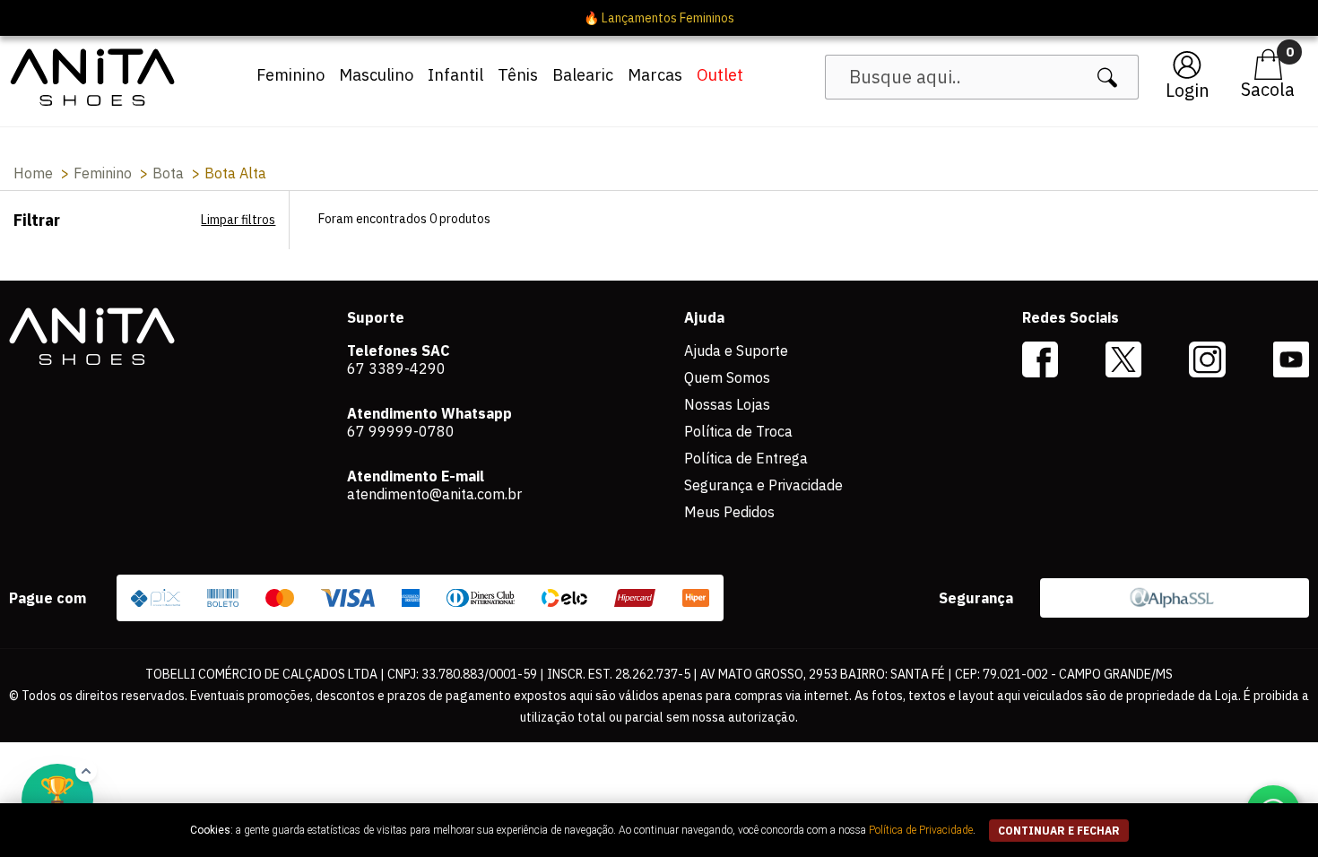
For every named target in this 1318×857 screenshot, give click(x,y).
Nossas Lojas (727, 404)
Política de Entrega (746, 458)
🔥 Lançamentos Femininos (659, 18)
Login (1188, 90)
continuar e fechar (1059, 830)
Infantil (455, 75)
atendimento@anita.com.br (434, 494)
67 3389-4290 (396, 368)
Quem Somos (727, 377)
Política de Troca (738, 431)
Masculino (376, 75)
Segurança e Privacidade (763, 485)
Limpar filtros (238, 220)
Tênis (518, 75)
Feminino (290, 75)
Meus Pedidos (729, 512)
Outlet (720, 75)
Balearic (582, 75)
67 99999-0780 (401, 431)
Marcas (655, 75)
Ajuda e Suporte (736, 350)
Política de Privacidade (921, 830)
